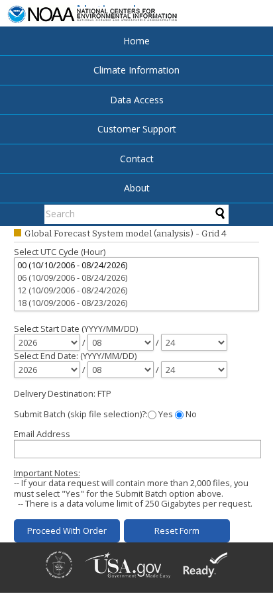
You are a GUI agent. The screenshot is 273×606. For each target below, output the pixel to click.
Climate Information (136, 70)
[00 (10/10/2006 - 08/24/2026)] (137, 265)
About (137, 187)
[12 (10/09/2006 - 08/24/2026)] (137, 290)
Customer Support (136, 129)
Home (136, 40)
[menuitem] (136, 41)
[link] (59, 579)
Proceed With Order (67, 530)
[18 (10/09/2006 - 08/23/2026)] (137, 303)
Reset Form (176, 530)
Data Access (137, 99)
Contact (137, 158)
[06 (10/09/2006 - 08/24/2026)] (137, 278)
